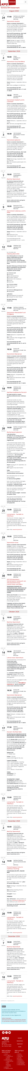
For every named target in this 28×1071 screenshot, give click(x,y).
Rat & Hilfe (20, 1055)
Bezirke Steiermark (8, 1058)
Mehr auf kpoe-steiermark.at (6, 1051)
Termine (6, 1053)
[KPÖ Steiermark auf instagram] (6, 1032)
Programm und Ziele (9, 1068)
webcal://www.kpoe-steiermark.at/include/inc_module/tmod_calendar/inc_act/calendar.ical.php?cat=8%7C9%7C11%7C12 (14, 1020)
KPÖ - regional (7, 1055)
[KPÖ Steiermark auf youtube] (9, 1032)
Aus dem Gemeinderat (19, 1058)
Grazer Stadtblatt (21, 1063)
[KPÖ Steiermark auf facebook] (3, 1032)
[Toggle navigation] (25, 2)
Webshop (7, 1067)
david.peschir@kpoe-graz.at (19, 900)
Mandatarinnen (10, 1056)
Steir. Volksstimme (8, 1064)
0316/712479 (21, 901)
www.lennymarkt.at (17, 529)
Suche (19, 1046)
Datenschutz (20, 1041)
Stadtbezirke (20, 1059)
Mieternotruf (20, 1056)
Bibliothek (9, 1065)
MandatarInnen (21, 1061)
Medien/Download (8, 1059)
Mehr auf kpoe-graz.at (19, 1051)
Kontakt (20, 1038)
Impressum (20, 1044)
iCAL (4, 1006)
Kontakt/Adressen (21, 1062)
